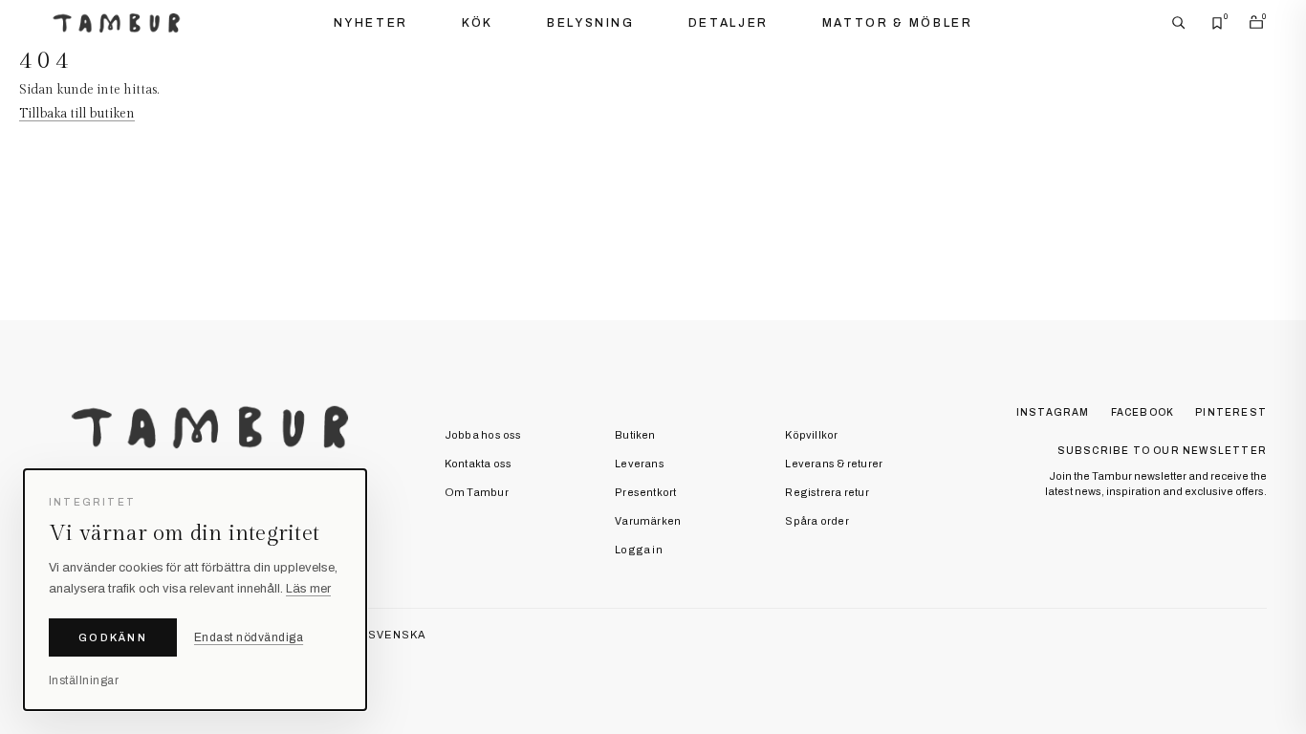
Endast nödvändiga (248, 637)
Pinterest (1231, 412)
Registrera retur (827, 492)
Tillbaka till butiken (77, 113)
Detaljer (728, 23)
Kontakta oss (478, 463)
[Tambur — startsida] (116, 22)
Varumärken (648, 521)
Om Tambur (477, 492)
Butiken (635, 435)
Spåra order (816, 521)
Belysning (591, 23)
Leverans (639, 463)
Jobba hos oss (483, 435)
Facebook (1143, 412)
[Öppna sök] (1178, 23)
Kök (477, 23)
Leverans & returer (833, 463)
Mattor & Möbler (897, 23)
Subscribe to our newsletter (1162, 450)
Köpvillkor (811, 435)
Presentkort (645, 492)
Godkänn (112, 637)
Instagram (1053, 412)
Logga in (639, 549)
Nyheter (371, 23)
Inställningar (84, 680)
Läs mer (308, 588)
